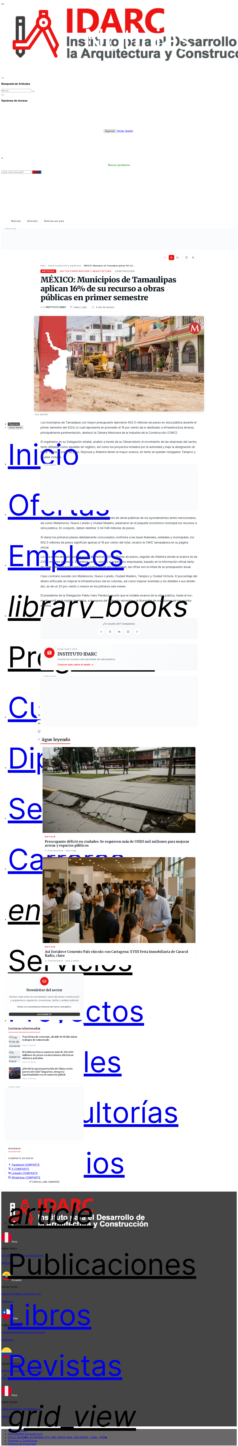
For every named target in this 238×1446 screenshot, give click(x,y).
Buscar (36, 172)
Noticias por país (54, 221)
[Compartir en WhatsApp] (39, 731)
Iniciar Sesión (125, 130)
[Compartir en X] (39, 715)
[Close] (2, 77)
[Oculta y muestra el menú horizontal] (2, 3)
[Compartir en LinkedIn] (39, 723)
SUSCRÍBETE (44, 1014)
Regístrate (110, 131)
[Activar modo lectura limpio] (186, 257)
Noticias (16, 221)
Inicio (42, 265)
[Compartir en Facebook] (39, 707)
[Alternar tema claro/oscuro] (193, 257)
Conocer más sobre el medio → (75, 664)
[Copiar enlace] (39, 739)
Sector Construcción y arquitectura (64, 265)
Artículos (32, 221)
